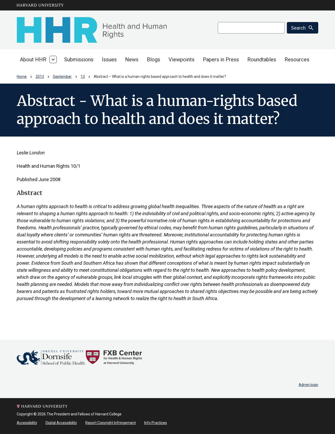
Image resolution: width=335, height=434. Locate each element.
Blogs (153, 59)
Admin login (308, 385)
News (131, 59)
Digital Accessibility (61, 423)
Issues (109, 59)
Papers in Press (221, 59)
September (62, 76)
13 (83, 76)
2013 (40, 76)
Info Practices (155, 423)
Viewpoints (181, 59)
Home (22, 76)
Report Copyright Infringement (110, 423)
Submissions (78, 59)
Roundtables (261, 59)
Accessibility (27, 423)
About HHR (33, 59)
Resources (296, 59)
